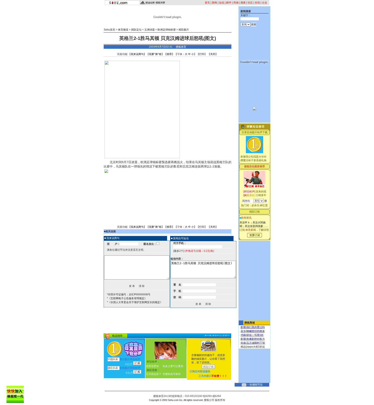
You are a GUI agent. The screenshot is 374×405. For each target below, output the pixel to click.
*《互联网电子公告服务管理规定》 (127, 298)
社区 (250, 2)
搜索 (243, 2)
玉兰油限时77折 (256, 342)
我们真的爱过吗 (256, 327)
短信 (221, 2)
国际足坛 (136, 29)
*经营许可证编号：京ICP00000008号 (128, 294)
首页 (207, 2)
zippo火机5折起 (256, 346)
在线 (257, 2)
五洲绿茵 (149, 29)
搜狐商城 (249, 322)
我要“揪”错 (155, 54)
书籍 (243, 335)
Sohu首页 (109, 29)
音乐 (243, 331)
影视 (243, 327)
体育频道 (123, 29)
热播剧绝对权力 (256, 338)
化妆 (243, 342)
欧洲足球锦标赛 (167, 29)
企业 (264, 2)
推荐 (169, 54)
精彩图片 (184, 29)
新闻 (214, 2)
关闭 (212, 54)
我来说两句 (137, 54)
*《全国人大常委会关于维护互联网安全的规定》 (135, 302)
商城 (236, 2)
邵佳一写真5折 (255, 335)
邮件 (228, 2)
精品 (243, 346)
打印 (201, 54)
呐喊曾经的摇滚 (256, 331)
